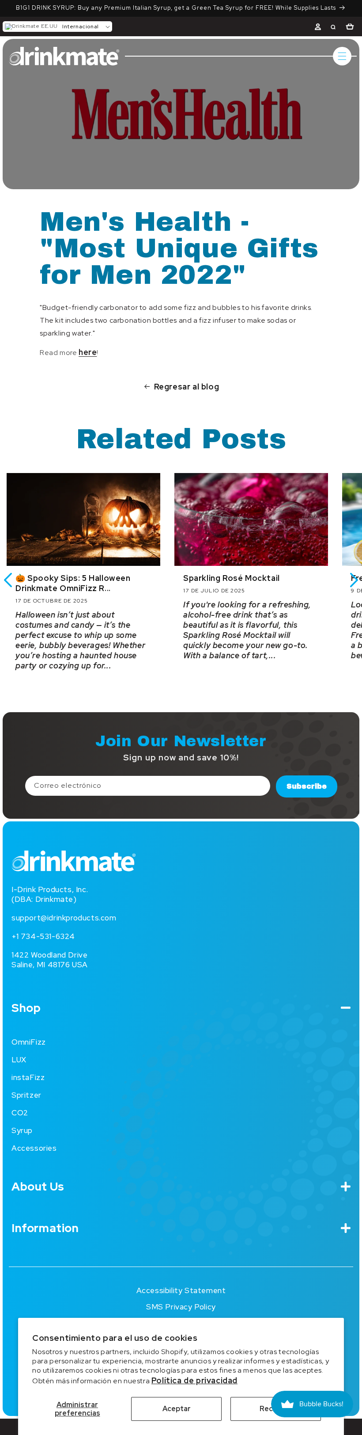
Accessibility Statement (181, 1290)
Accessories (34, 1148)
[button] (57, 26)
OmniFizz (28, 1042)
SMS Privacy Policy (181, 1307)
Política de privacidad (194, 1380)
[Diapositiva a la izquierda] (8, 580)
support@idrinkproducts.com (64, 918)
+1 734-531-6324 (43, 936)
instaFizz (28, 1077)
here (88, 352)
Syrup (22, 1130)
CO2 (19, 1113)
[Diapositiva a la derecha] (354, 580)
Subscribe (307, 786)
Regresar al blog (186, 387)
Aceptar (176, 1408)
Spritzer (26, 1095)
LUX (18, 1060)
